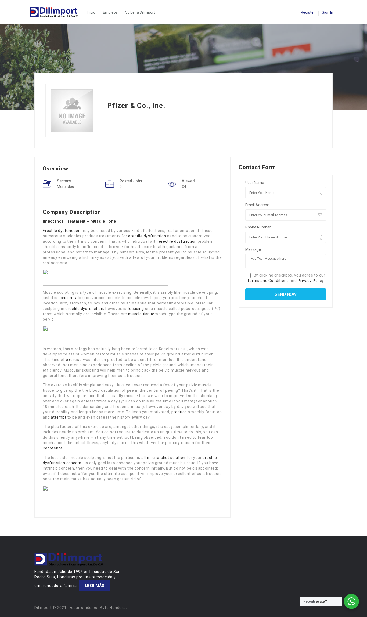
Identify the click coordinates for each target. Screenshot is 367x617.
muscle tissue (141, 314)
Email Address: (258, 205)
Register (308, 12)
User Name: (255, 182)
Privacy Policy (311, 280)
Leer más (95, 585)
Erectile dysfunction (62, 230)
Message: (253, 249)
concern (74, 463)
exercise (74, 359)
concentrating (72, 298)
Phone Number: (258, 227)
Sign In (327, 12)
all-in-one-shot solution (163, 457)
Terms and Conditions (268, 280)
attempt (58, 417)
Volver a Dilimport (140, 12)
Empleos (110, 12)
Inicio (91, 12)
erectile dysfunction (147, 236)
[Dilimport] (56, 12)
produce (179, 412)
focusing (136, 308)
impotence (53, 448)
